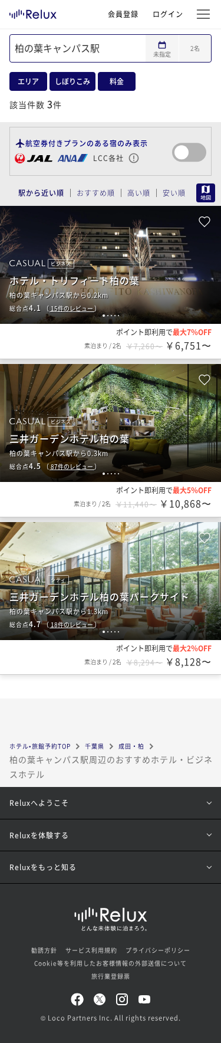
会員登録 (123, 14)
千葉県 (94, 746)
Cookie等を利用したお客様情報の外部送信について (110, 963)
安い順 (174, 193)
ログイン (168, 14)
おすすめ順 (96, 193)
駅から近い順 (41, 193)
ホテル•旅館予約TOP (40, 746)
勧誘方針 (44, 950)
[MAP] (204, 193)
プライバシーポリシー (158, 950)
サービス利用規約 (91, 950)
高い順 (138, 193)
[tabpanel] (110, 265)
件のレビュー (72, 308)
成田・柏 (131, 746)
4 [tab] (115, 315)
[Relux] (33, 11)
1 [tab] (104, 315)
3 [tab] (111, 315)
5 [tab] (118, 315)
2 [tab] (107, 315)
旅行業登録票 (110, 976)
